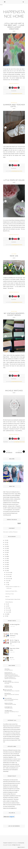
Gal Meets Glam (8, 686)
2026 (6, 540)
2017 (6, 558)
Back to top (21, 847)
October (7, 576)
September (8, 578)
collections (14, 311)
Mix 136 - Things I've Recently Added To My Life (15, 642)
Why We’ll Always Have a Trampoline (12, 690)
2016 (6, 560)
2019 (6, 554)
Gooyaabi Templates (7, 845)
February (8, 610)
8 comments (5, 441)
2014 (6, 564)
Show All (19, 715)
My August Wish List (9, 670)
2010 (6, 614)
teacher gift (14, 102)
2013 (6, 566)
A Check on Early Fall (9, 687)
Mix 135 (11, 657)
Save (16, 87)
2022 (6, 548)
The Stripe (7, 669)
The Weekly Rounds (9, 708)
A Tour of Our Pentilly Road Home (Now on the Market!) (11, 700)
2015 (6, 562)
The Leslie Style (8, 698)
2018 (6, 556)
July (6, 582)
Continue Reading (13, 83)
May (7, 604)
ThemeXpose (14, 842)
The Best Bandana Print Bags (10, 704)
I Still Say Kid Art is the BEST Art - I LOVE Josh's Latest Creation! (14, 26)
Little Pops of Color (14, 180)
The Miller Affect (8, 710)
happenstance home (14, 14)
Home (1, 4)
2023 (6, 546)
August (7, 580)
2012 (6, 568)
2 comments (13, 241)
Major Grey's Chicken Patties (14, 649)
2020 (6, 552)
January (7, 612)
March (7, 608)
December (8, 572)
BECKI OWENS (8, 681)
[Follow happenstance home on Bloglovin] (9, 817)
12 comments (13, 168)
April (7, 606)
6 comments (13, 299)
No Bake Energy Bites (15, 624)
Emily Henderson (8, 672)
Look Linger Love (8, 706)
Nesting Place (8, 693)
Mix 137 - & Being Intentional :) (14, 634)
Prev (5, 50)
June (7, 584)
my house (14, 253)
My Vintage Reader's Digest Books (14, 314)
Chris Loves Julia (8, 689)
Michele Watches (14, 391)
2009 (6, 616)
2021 (6, 550)
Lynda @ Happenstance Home (16, 93)
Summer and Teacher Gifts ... (14, 105)
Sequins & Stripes (9, 703)
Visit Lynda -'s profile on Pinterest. (10, 531)
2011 (6, 570)
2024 (6, 544)
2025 (6, 542)
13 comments (13, 90)
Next (22, 50)
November (8, 574)
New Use (14, 256)
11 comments (13, 378)
